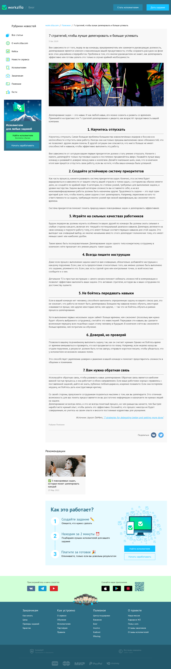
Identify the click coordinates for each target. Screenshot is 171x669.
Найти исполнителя (23, 136)
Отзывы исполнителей (138, 632)
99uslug (96, 636)
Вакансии (97, 619)
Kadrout (96, 632)
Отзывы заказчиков (137, 628)
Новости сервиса (20, 59)
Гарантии (27, 628)
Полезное (16, 83)
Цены (25, 619)
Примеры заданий (31, 623)
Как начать (28, 615)
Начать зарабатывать (22, 145)
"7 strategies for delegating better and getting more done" (133, 417)
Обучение (61, 619)
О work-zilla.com (20, 43)
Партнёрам (62, 628)
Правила (61, 632)
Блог (95, 623)
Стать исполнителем (128, 7)
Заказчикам (17, 75)
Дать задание (158, 7)
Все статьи (17, 35)
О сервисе (61, 615)
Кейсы (15, 51)
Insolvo (96, 628)
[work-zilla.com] (12, 7)
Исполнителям (19, 67)
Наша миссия (134, 615)
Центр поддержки (101, 615)
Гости (14, 92)
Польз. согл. (133, 623)
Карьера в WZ (134, 619)
